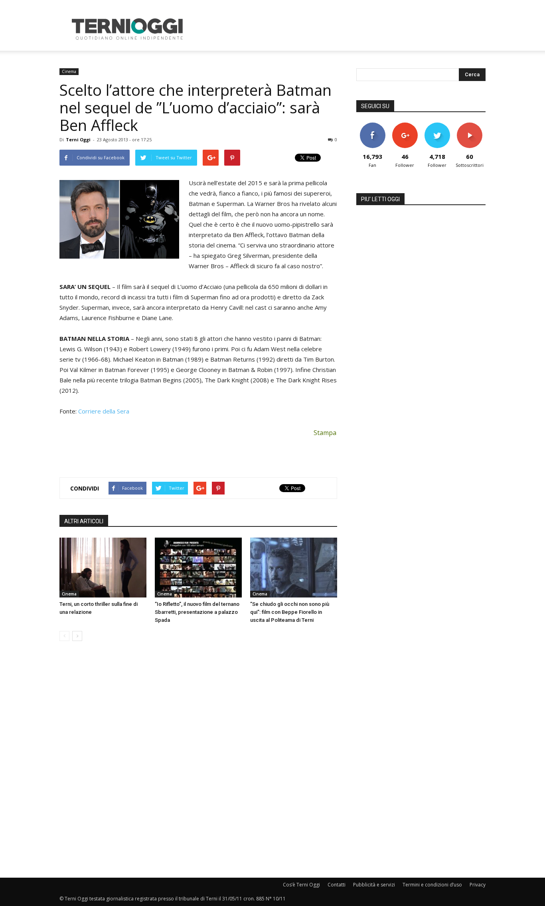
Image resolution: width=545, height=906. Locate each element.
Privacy (478, 884)
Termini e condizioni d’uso (432, 884)
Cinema (69, 71)
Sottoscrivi (469, 126)
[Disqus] (198, 760)
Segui (405, 126)
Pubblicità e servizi (374, 884)
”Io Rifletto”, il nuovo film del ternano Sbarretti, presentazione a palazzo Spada (197, 612)
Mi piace (373, 126)
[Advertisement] (340, 29)
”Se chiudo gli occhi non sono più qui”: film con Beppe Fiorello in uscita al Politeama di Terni (289, 612)
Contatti (337, 884)
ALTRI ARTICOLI (83, 521)
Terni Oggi (78, 139)
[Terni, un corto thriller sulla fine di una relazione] (102, 567)
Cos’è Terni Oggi (301, 884)
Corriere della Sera (103, 411)
